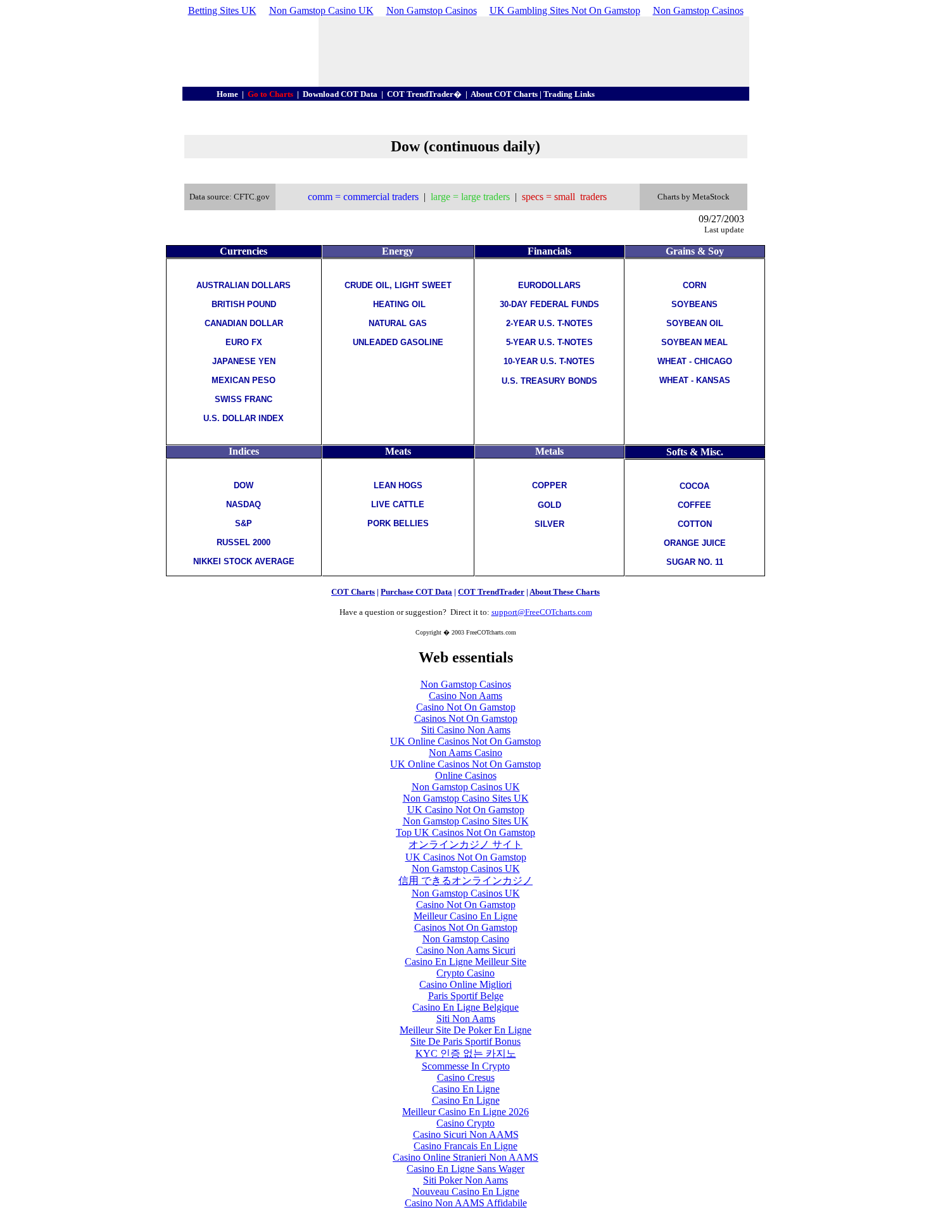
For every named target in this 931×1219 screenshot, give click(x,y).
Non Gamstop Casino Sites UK (466, 798)
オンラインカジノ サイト (465, 844)
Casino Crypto (465, 1123)
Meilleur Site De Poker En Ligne (465, 1030)
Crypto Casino (465, 973)
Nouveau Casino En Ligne (465, 1191)
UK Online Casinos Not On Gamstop (465, 741)
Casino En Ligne (466, 1088)
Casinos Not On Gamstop (465, 718)
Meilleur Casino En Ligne (465, 916)
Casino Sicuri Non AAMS (466, 1134)
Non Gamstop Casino (465, 938)
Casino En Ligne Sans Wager (465, 1168)
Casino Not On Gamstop (466, 707)
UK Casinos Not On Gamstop (465, 857)
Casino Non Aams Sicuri (466, 950)
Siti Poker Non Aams (465, 1180)
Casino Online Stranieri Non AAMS (465, 1157)
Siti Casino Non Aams (465, 729)
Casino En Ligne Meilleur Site (465, 961)
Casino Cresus (466, 1077)
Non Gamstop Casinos (431, 10)
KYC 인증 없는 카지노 (465, 1053)
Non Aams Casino (465, 752)
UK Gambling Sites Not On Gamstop (565, 10)
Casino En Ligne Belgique (465, 1007)
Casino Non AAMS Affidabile (466, 1202)
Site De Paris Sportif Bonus (465, 1041)
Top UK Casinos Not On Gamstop (465, 832)
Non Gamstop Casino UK (321, 10)
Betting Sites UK (222, 10)
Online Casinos (466, 775)
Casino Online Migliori (465, 984)
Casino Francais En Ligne (465, 1145)
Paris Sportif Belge (466, 995)
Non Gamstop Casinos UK (466, 786)
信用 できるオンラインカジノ (465, 880)
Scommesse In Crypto (466, 1066)
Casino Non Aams (465, 695)
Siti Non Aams (465, 1018)
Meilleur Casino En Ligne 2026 (465, 1111)
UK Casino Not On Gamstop (465, 809)
